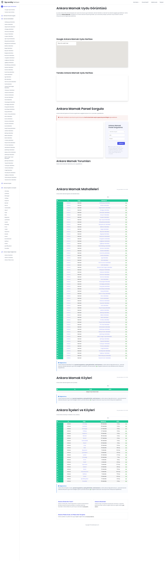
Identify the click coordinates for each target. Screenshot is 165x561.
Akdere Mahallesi (9, 24)
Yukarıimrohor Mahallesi (10, 179)
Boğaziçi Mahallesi (9, 53)
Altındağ (7, 191)
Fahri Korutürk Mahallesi (10, 81)
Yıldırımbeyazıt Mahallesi (10, 177)
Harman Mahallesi (9, 97)
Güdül (6, 229)
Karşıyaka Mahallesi (9, 107)
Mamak (6, 203)
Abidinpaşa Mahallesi (10, 22)
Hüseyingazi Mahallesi (10, 102)
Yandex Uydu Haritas (9, 12)
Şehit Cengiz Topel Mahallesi (9, 157)
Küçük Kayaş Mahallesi (10, 128)
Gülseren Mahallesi (9, 92)
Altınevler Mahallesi (9, 31)
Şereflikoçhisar (8, 246)
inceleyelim (85, 506)
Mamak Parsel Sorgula (9, 15)
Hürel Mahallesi (8, 99)
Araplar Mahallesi (9, 36)
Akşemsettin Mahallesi (10, 26)
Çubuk (6, 222)
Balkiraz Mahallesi (9, 46)
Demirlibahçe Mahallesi (10, 65)
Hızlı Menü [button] (136, 2)
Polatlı (6, 243)
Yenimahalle (7, 207)
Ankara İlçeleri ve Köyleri (10, 188)
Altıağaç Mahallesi (9, 29)
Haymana (7, 231)
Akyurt (6, 210)
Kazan (6, 236)
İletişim (162, 2)
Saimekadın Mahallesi (10, 147)
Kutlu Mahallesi (8, 126)
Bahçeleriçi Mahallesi (10, 41)
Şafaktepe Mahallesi (9, 149)
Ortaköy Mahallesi (9, 140)
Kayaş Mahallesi (8, 111)
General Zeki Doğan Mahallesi (9, 87)
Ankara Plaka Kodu (9, 260)
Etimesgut (7, 195)
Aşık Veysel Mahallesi (10, 38)
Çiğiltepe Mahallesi (9, 62)
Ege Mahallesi (8, 77)
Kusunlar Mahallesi (9, 123)
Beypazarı (7, 217)
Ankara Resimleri (9, 255)
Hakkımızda (154, 2)
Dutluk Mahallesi (8, 74)
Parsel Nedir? (145, 2)
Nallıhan (7, 241)
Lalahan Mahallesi (9, 130)
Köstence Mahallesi (9, 121)
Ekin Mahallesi (8, 79)
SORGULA (121, 143)
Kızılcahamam (8, 238)
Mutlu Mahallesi (8, 138)
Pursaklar (7, 248)
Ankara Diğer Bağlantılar (10, 252)
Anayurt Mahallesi (9, 34)
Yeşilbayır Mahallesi (9, 175)
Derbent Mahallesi (9, 67)
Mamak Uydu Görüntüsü (10, 6)
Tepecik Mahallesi (9, 163)
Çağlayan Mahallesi (9, 60)
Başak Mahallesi (8, 48)
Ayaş (6, 212)
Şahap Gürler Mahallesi (10, 152)
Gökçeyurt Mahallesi (9, 90)
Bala (6, 215)
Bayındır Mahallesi (9, 50)
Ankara (68, 203)
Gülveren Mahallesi (9, 95)
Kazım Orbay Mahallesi (10, 114)
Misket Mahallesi (8, 135)
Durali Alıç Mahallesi (9, 72)
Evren (6, 227)
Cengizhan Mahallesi (9, 57)
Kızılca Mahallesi (8, 118)
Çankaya (7, 193)
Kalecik (6, 234)
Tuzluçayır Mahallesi (9, 165)
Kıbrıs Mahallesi (8, 116)
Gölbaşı (6, 198)
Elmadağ (7, 224)
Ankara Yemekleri (9, 257)
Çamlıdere (7, 219)
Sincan (6, 205)
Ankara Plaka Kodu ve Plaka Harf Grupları (71, 515)
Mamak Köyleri (7, 183)
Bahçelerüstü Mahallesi (10, 43)
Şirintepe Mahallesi (9, 160)
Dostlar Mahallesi (9, 69)
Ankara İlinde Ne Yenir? (65, 502)
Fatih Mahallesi (8, 84)
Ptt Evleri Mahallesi (9, 145)
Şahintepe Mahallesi (9, 154)
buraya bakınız (90, 516)
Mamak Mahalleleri (8, 19)
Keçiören (7, 200)
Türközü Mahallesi (9, 168)
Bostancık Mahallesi (9, 55)
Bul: (108, 197)
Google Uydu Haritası (10, 9)
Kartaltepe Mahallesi (9, 109)
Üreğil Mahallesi (8, 170)
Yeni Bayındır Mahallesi (10, 172)
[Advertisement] (92, 27)
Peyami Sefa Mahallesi (10, 142)
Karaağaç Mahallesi (9, 104)
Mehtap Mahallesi (9, 133)
